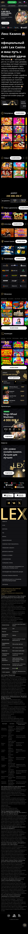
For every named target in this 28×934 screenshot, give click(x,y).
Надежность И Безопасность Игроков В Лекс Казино (12, 593)
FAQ (3, 532)
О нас (3, 525)
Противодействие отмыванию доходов (12, 571)
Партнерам (5, 584)
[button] (26, 158)
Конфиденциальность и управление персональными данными (11, 580)
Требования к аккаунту (8, 547)
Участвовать (5, 23)
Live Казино (12, 5)
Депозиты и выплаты (7, 551)
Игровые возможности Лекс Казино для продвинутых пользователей (11, 589)
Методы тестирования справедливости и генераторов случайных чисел (13, 567)
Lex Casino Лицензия (6, 591)
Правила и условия (7, 555)
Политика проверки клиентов (10, 575)
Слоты (3, 5)
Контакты (4, 529)
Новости (4, 521)
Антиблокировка (6, 559)
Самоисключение (7, 540)
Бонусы (4, 536)
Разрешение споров (7, 562)
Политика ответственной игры (10, 544)
